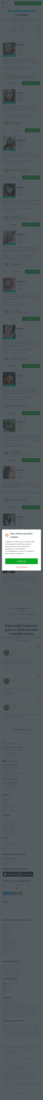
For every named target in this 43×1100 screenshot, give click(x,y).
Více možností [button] (21, 567)
